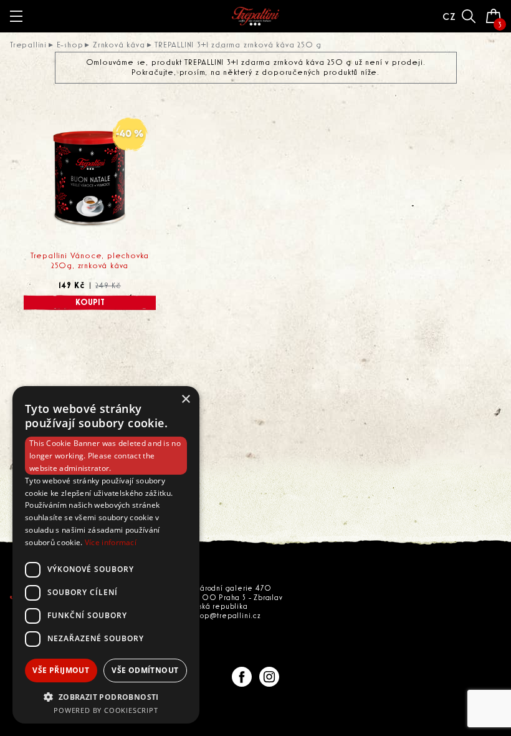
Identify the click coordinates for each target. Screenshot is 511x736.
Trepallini (28, 45)
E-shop (70, 45)
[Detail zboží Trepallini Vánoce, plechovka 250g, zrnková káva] (90, 180)
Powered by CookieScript (106, 710)
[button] (106, 696)
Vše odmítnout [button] (145, 670)
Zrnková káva (119, 45)
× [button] (185, 399)
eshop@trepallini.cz (225, 616)
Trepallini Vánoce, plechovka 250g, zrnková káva (90, 260)
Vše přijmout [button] (60, 670)
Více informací (110, 542)
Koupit (90, 302)
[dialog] (105, 555)
